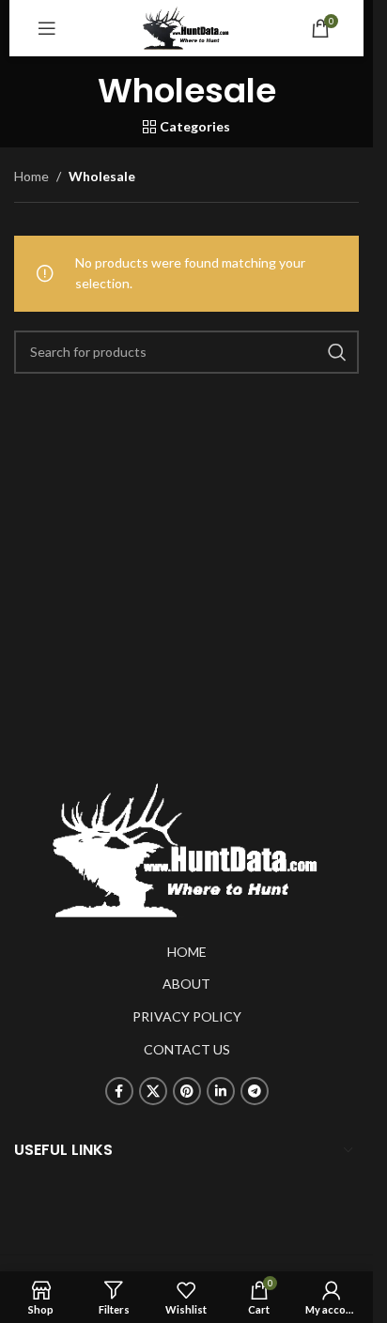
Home (31, 176)
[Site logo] (186, 27)
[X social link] (153, 1091)
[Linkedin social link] (221, 1091)
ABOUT (186, 984)
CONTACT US (187, 1049)
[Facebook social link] (119, 1091)
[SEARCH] (337, 352)
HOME (187, 952)
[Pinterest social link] (187, 1091)
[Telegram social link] (254, 1091)
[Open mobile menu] (47, 28)
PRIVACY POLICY (186, 1016)
